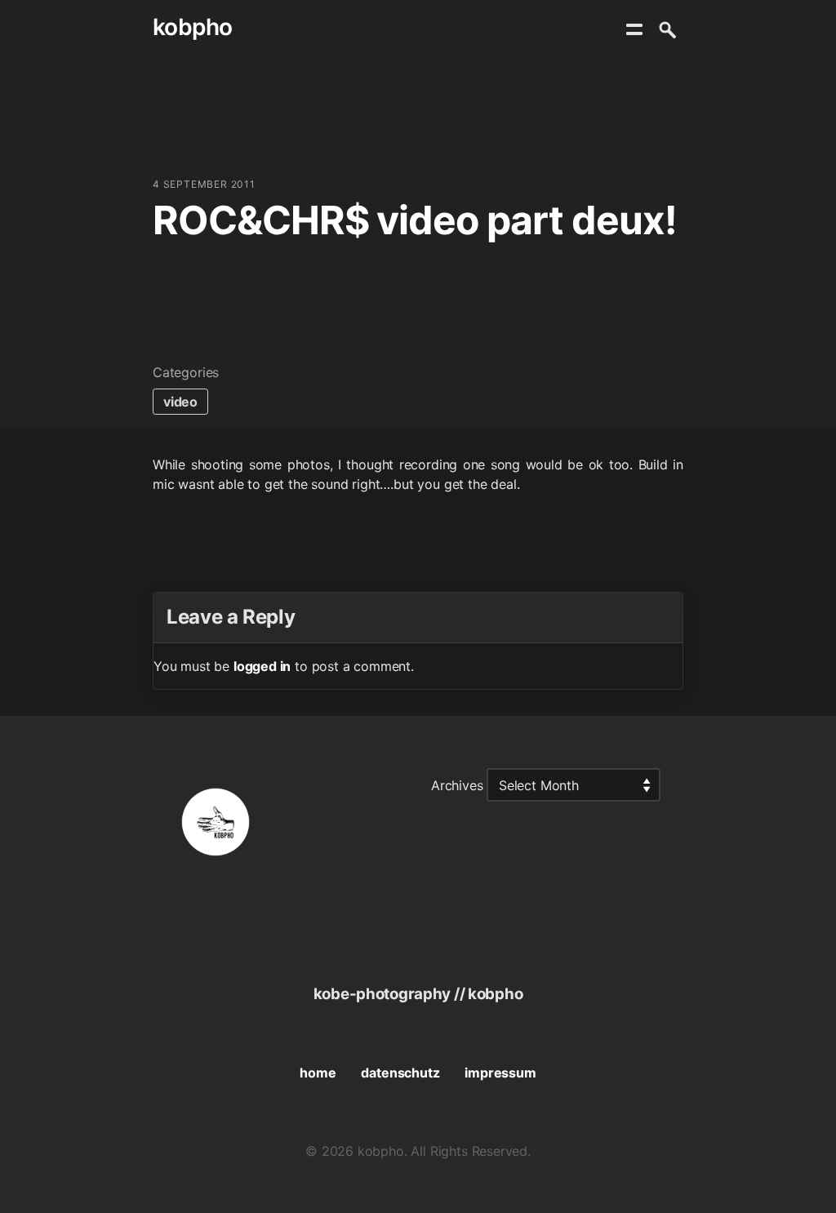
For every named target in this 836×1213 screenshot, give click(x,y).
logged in (262, 666)
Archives (457, 785)
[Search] (667, 29)
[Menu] (634, 29)
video (180, 401)
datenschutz (400, 1072)
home (318, 1072)
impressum (500, 1072)
